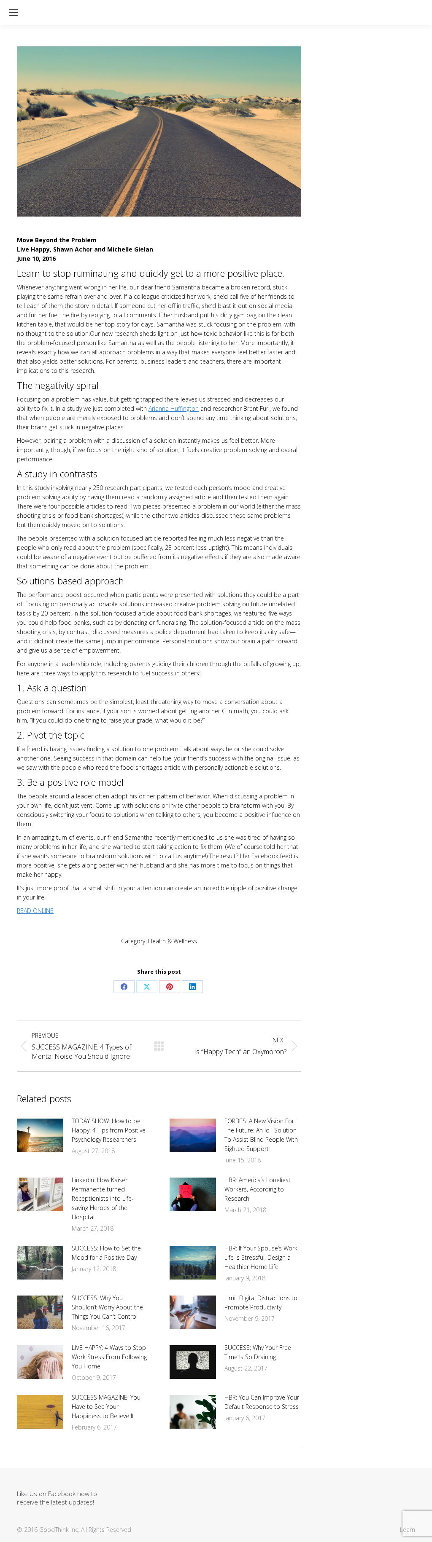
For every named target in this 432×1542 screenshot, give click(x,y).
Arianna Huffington (173, 408)
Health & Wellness (172, 941)
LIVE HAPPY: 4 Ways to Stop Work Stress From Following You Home (109, 1357)
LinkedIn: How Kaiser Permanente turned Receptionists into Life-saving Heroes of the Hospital (103, 1198)
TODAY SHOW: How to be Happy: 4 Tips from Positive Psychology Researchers (109, 1130)
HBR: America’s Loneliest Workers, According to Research (257, 1189)
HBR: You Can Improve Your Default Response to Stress (261, 1402)
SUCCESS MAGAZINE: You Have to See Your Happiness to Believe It (106, 1406)
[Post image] (40, 1135)
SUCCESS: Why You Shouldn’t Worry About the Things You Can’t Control (107, 1307)
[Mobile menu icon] (13, 13)
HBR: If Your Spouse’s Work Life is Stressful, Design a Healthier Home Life (260, 1257)
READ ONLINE (35, 911)
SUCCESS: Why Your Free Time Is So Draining (257, 1352)
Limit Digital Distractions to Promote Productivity (260, 1302)
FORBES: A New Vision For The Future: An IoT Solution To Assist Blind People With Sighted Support (261, 1135)
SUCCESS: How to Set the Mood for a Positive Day (106, 1252)
